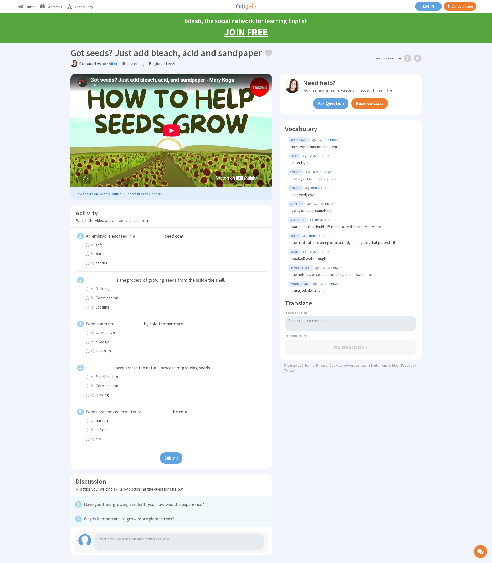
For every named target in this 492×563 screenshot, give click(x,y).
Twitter (289, 370)
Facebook (408, 365)
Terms (309, 365)
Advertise (351, 365)
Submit (171, 458)
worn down (103, 332)
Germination (104, 297)
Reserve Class (369, 103)
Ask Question (331, 103)
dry (96, 438)
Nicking (100, 288)
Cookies (336, 365)
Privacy (321, 365)
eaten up (101, 350)
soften (99, 429)
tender (99, 262)
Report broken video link (144, 194)
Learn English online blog (380, 365)
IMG (332, 140)
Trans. (321, 140)
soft (96, 244)
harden (99, 420)
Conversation (462, 6)
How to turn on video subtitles (99, 194)
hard (97, 253)
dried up (100, 341)
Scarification (104, 376)
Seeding (100, 307)
